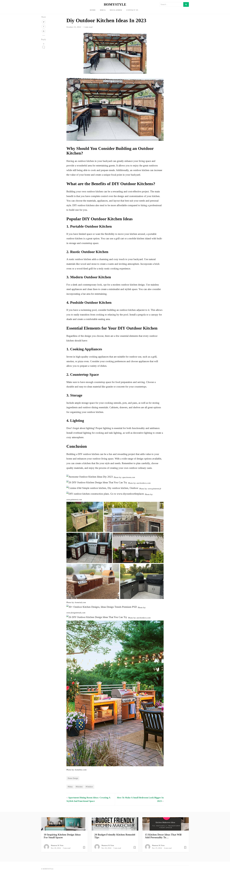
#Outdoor (89, 787)
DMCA (103, 10)
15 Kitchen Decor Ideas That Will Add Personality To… (163, 836)
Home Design (73, 778)
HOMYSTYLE (115, 4)
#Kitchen (79, 787)
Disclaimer (116, 10)
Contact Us (132, 10)
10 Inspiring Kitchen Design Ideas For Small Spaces (62, 836)
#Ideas (70, 787)
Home (93, 10)
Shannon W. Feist (57, 845)
